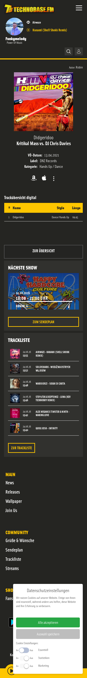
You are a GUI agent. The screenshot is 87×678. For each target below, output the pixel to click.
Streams (12, 568)
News (9, 482)
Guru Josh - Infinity (47, 428)
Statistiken (43, 658)
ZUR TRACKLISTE (21, 447)
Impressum (35, 612)
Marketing (43, 665)
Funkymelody (15, 38)
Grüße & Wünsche (19, 540)
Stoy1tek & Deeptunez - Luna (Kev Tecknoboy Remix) (53, 398)
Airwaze (37, 22)
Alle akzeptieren (48, 622)
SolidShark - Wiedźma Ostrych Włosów (53, 368)
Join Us (11, 510)
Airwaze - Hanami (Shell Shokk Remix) (52, 353)
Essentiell (43, 650)
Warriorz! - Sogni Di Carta (50, 383)
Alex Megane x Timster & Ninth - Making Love (52, 413)
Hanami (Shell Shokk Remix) (50, 30)
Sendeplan (14, 549)
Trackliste (13, 559)
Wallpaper (13, 501)
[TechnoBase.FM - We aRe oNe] (29, 14)
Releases (12, 491)
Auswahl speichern (48, 634)
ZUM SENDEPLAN (43, 321)
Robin (79, 67)
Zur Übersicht (44, 250)
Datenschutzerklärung (55, 612)
